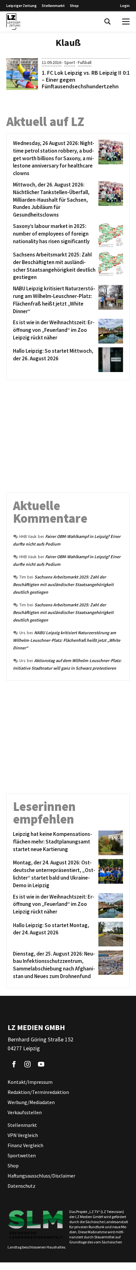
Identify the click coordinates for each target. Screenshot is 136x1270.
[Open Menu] (126, 21)
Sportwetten (22, 1155)
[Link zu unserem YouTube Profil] (41, 1064)
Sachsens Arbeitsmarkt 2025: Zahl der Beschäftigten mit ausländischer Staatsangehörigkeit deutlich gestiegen (63, 584)
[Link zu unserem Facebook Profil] (14, 1064)
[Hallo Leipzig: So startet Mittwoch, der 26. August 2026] (109, 359)
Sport (69, 62)
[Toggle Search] (107, 21)
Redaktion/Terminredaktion (38, 1092)
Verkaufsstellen (25, 1112)
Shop (74, 5)
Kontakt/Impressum (30, 1082)
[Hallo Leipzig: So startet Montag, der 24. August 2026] (109, 934)
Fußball (84, 62)
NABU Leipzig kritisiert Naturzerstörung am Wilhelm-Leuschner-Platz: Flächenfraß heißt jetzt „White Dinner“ (66, 640)
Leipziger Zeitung (21, 5)
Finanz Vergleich (25, 1145)
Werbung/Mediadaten (31, 1102)
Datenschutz (21, 1186)
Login (125, 5)
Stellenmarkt (53, 5)
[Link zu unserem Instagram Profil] (27, 1064)
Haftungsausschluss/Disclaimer (41, 1175)
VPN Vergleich (23, 1135)
